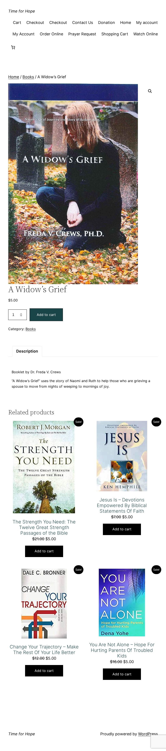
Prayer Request (82, 34)
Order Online (51, 34)
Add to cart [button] (44, 551)
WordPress (148, 734)
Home (125, 22)
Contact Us (82, 22)
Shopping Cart (114, 34)
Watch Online (145, 34)
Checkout (35, 22)
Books (28, 77)
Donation (106, 22)
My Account (24, 34)
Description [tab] (27, 351)
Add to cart (46, 314)
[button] (150, 91)
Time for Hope (21, 11)
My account (147, 22)
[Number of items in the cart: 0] (13, 47)
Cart (17, 22)
